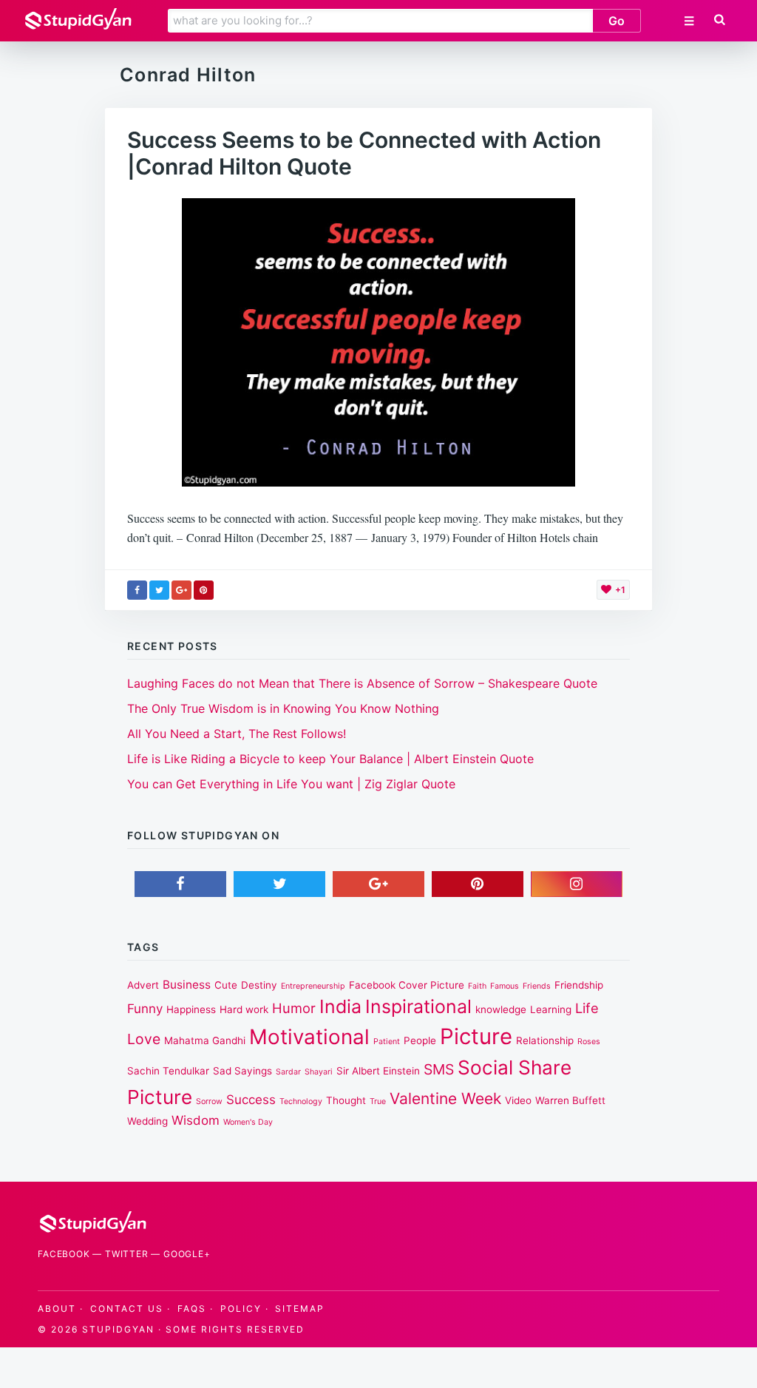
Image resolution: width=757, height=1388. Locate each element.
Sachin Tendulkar (168, 1071)
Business (187, 985)
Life (587, 1008)
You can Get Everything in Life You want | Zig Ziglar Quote (291, 783)
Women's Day (248, 1122)
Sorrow (209, 1101)
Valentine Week (445, 1098)
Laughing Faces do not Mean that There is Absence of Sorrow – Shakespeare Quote (362, 683)
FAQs (191, 1308)
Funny (145, 1008)
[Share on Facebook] (137, 590)
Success (251, 1099)
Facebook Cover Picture (406, 985)
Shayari (319, 1072)
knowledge (500, 1009)
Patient (386, 1041)
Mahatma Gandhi (204, 1040)
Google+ (187, 1253)
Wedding (147, 1121)
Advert (143, 985)
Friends (537, 986)
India (340, 1006)
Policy (241, 1308)
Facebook (63, 1253)
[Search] (719, 20)
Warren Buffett (570, 1100)
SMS (439, 1069)
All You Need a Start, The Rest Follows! (236, 733)
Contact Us (126, 1308)
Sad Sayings (242, 1071)
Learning (550, 1009)
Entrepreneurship (313, 986)
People (420, 1040)
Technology (300, 1101)
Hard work (244, 1009)
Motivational (309, 1036)
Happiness (191, 1009)
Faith (477, 986)
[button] (718, 20)
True (378, 1101)
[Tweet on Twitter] (159, 590)
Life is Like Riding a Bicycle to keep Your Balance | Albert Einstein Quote (330, 758)
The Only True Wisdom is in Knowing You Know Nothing (283, 708)
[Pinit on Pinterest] (204, 590)
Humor (294, 1008)
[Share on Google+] (181, 590)
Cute (225, 985)
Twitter (127, 1253)
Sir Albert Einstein (378, 1071)
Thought (346, 1100)
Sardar (288, 1072)
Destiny (259, 985)
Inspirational (418, 1006)
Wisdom (196, 1120)
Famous (504, 986)
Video (518, 1100)
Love (143, 1039)
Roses (588, 1041)
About (57, 1308)
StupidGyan (118, 1329)
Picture (476, 1036)
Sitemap (300, 1308)
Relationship (545, 1040)
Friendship (578, 985)
